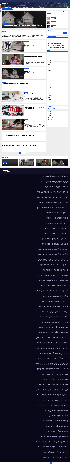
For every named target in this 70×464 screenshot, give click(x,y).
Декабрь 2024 (49, 74)
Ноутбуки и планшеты (41, 7)
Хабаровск (38, 430)
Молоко (47, 333)
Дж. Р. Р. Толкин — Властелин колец (46, 238)
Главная (6, 7)
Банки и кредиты (26, 7)
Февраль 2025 (49, 72)
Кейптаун (59, 286)
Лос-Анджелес (54, 305)
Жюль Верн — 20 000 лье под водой (46, 269)
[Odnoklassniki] (1, 6)
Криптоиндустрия (33, 7)
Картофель (42, 285)
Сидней (49, 390)
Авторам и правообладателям (57, 176)
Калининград (39, 281)
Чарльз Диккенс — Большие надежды (63, 431)
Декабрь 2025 (49, 64)
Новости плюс (49, 123)
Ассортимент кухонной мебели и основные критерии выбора (15, 83)
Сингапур (38, 394)
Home (37, 175)
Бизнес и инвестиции (17, 7)
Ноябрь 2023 (49, 91)
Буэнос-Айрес (62, 203)
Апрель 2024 (49, 87)
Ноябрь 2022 (49, 99)
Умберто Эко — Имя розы (60, 405)
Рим (61, 368)
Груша (48, 227)
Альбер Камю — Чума (43, 186)
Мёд (52, 322)
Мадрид (53, 307)
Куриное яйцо (59, 295)
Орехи (43, 359)
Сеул (36, 389)
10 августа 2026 (27, 123)
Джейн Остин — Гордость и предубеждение (42, 248)
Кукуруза (64, 291)
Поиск (48, 30)
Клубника (37, 290)
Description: (7, 25)
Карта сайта (39, 285)
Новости (10, 7)
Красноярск (51, 290)
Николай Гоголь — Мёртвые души (40, 347)
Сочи (45, 394)
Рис (61, 369)
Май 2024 (49, 85)
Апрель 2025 (49, 70)
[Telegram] (1, 7)
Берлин (45, 202)
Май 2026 (49, 58)
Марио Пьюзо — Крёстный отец (45, 311)
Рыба (44, 373)
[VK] (1, 10)
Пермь (41, 364)
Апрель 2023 (49, 95)
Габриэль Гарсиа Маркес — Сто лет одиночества (51, 212)
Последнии (50, 11)
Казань (48, 279)
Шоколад (38, 451)
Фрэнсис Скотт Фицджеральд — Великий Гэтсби (62, 420)
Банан (37, 201)
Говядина (48, 224)
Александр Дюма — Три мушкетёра (46, 177)
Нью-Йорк (67, 353)
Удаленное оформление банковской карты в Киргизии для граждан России (18, 135)
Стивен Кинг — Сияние (42, 399)
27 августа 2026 (27, 45)
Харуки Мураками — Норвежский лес (53, 430)
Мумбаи (51, 338)
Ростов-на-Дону (41, 373)
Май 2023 (49, 93)
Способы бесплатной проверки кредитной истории (59, 22)
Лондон (65, 302)
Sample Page (39, 175)
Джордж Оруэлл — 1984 (41, 259)
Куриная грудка (39, 295)
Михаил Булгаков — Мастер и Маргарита (43, 326)
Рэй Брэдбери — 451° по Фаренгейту (64, 373)
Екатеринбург (48, 265)
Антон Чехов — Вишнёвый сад (42, 192)
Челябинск (37, 441)
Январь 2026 (49, 62)
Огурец (54, 357)
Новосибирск (39, 352)
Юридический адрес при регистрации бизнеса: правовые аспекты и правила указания (20, 145)
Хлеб (67, 430)
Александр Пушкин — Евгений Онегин (54, 177)
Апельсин (53, 197)
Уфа (64, 405)
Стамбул (44, 395)
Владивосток (42, 207)
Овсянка (37, 357)
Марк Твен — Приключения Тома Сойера (53, 311)
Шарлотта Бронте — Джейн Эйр (41, 446)
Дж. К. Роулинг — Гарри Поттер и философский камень (62, 227)
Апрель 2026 (49, 60)
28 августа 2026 (7, 26)
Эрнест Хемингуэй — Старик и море (47, 452)
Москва (38, 337)
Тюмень (37, 404)
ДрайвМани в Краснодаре (51, 108)
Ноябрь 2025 (49, 66)
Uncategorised (49, 113)
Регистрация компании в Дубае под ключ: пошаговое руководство (51, 368)
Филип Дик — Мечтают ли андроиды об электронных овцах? (50, 420)
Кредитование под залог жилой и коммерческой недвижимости (56, 45)
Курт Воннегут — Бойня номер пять (64, 296)
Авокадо (42, 175)
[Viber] (1, 9)
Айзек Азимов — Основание (65, 176)
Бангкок (42, 201)
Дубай (38, 264)
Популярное (58, 11)
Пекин (37, 363)
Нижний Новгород (39, 342)
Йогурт (37, 279)
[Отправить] (1, 12)
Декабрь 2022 (49, 97)
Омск (44, 358)
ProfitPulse (5, 3)
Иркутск (65, 275)
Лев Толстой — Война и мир (44, 300)
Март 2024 (49, 89)
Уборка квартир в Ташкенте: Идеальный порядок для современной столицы (26, 163)
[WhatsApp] (1, 4)
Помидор (38, 368)
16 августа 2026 (27, 96)
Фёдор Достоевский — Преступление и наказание (50, 410)
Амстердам (38, 191)
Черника (52, 442)
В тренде (65, 11)
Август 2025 (49, 68)
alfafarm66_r (12, 26)
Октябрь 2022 (49, 101)
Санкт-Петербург (40, 384)
